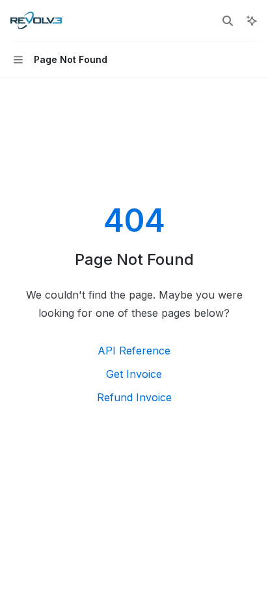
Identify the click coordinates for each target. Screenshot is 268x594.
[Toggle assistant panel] (252, 21)
